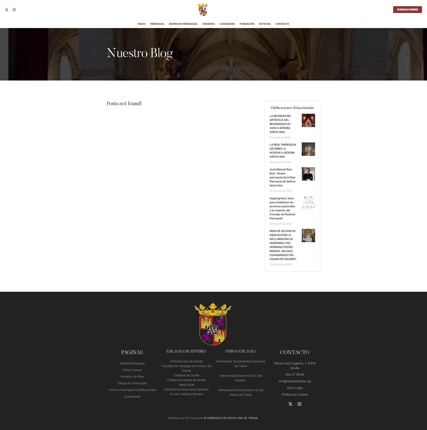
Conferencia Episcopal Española (186, 389)
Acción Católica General (186, 394)
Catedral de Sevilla (186, 375)
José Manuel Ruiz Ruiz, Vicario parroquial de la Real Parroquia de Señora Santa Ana (282, 177)
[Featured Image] (308, 120)
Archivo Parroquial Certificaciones (132, 390)
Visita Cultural (132, 370)
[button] (418, 416)
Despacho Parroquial (183, 23)
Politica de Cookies (295, 394)
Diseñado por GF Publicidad (185, 418)
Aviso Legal (295, 388)
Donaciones (132, 396)
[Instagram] (14, 9)
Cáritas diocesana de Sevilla (186, 380)
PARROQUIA (157, 23)
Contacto (282, 23)
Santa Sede (186, 384)
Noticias (265, 23)
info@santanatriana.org (295, 381)
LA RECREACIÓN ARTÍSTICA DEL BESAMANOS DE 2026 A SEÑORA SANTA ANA (280, 124)
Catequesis (227, 23)
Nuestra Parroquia (132, 363)
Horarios (208, 23)
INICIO (141, 23)
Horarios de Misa (132, 376)
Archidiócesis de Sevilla (186, 361)
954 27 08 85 (294, 374)
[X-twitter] (6, 9)
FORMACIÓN (247, 23)
